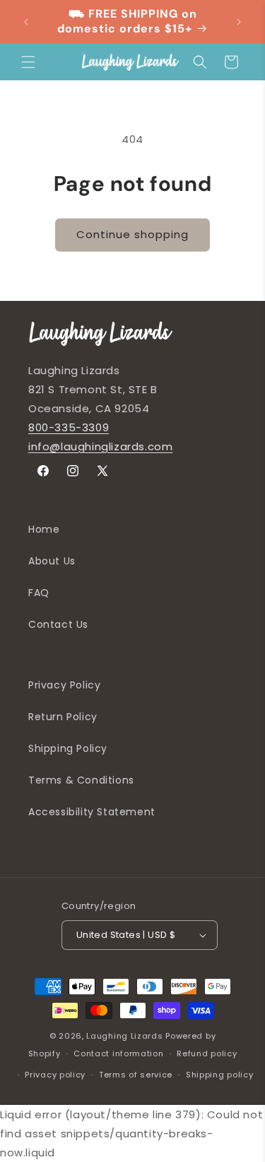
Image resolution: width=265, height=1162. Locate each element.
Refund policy (207, 1053)
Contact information (118, 1053)
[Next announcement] (238, 21)
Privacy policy (55, 1074)
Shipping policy (220, 1074)
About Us (52, 561)
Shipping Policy (67, 748)
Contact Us (58, 624)
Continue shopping (132, 234)
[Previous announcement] (26, 21)
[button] (28, 62)
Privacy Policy (64, 685)
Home (43, 529)
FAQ (38, 593)
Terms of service (135, 1074)
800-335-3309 (68, 427)
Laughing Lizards (124, 1036)
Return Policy (63, 717)
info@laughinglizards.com (100, 446)
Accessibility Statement (91, 812)
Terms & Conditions (81, 780)
